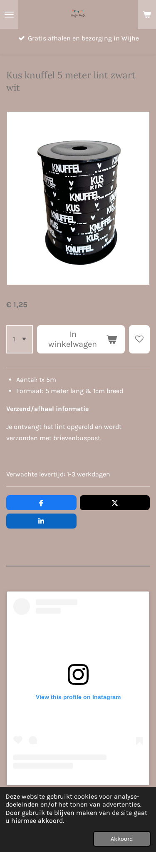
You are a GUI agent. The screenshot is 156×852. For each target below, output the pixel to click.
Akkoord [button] (122, 838)
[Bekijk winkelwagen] (147, 14)
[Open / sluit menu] (9, 14)
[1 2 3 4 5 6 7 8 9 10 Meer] (19, 339)
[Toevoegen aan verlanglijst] (139, 339)
